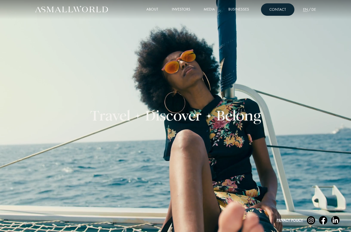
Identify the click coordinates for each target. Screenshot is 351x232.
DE (313, 9)
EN (305, 9)
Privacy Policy (290, 220)
